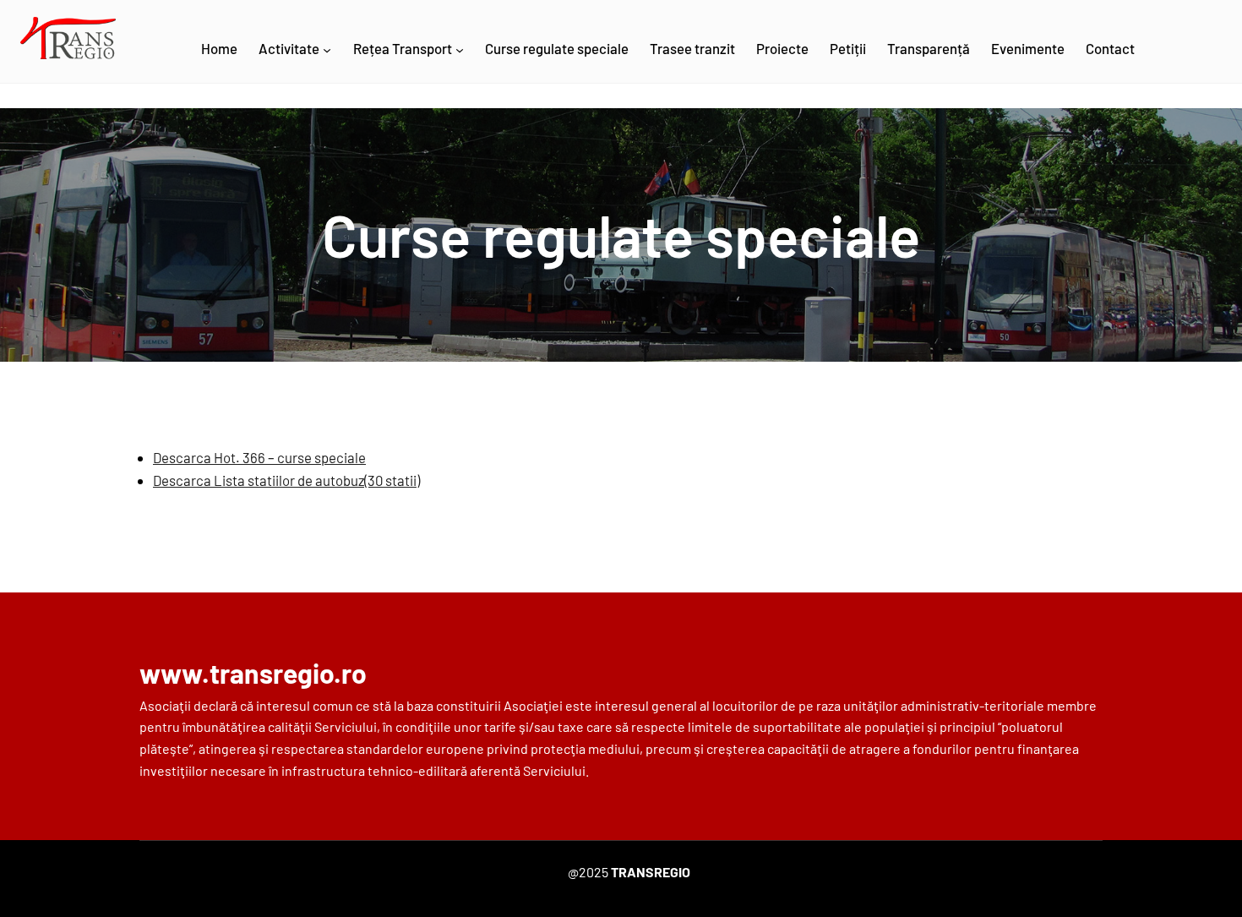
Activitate (289, 48)
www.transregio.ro (253, 673)
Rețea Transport (402, 48)
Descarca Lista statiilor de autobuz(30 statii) (286, 480)
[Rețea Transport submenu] (459, 50)
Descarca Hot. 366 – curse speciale (259, 457)
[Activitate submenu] (327, 50)
